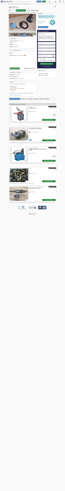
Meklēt (39, 1)
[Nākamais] (34, 24)
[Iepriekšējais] (9, 24)
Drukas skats (24, 98)
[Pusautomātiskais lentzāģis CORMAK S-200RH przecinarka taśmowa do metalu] (18, 155)
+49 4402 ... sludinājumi (44, 73)
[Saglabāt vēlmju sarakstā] (53, 6)
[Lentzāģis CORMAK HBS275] (18, 114)
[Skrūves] (18, 175)
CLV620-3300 (15, 44)
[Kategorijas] (14, 1)
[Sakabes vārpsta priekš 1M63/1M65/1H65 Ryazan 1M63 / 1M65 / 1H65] (18, 194)
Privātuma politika (46, 66)
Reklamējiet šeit (33, 213)
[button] (63, 1)
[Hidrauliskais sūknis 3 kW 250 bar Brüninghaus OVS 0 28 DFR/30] (18, 134)
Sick (14, 42)
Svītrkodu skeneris (21, 40)
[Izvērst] (32, 125)
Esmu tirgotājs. (42, 59)
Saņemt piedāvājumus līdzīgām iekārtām (47, 60)
